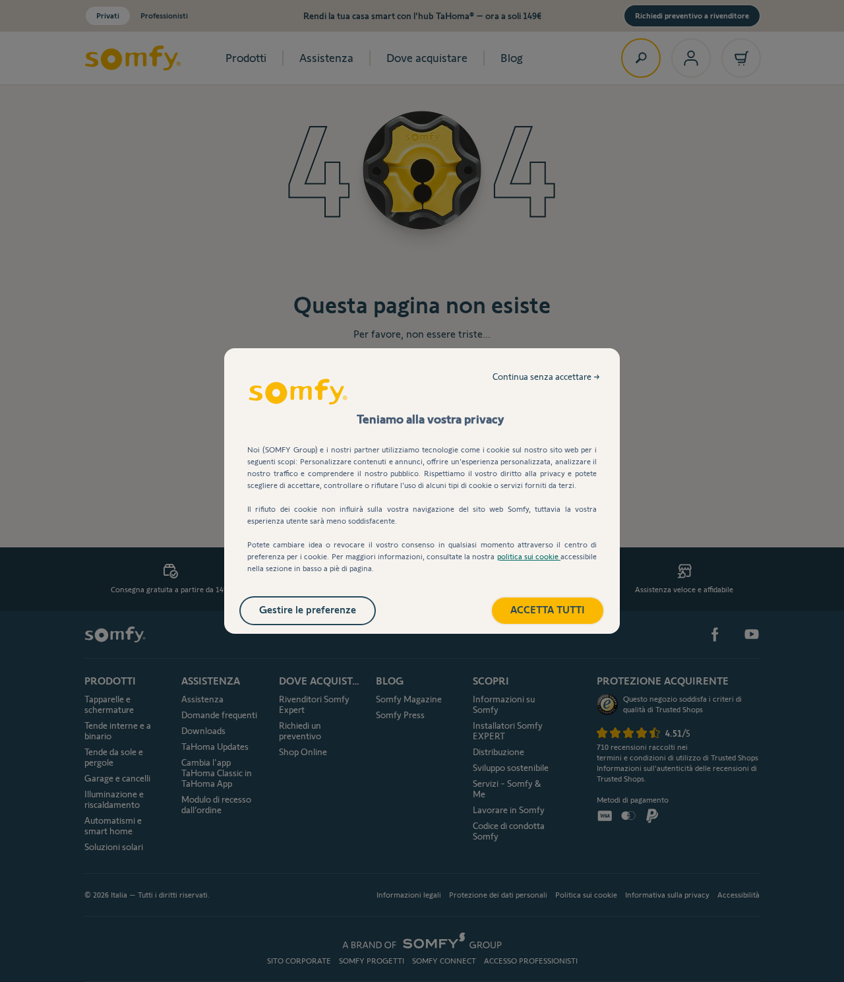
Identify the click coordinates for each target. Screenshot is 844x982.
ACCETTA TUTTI (547, 609)
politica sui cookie (528, 556)
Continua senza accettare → (546, 376)
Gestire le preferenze (307, 609)
